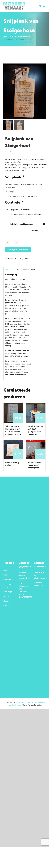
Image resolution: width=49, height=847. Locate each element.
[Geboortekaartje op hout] (13, 441)
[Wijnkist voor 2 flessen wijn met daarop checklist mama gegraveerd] (13, 404)
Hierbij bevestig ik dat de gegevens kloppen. (24, 214)
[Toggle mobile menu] (44, 6)
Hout (17, 258)
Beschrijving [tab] (9, 269)
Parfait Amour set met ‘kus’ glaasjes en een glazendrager (36, 430)
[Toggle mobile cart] (40, 6)
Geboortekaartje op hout (12, 464)
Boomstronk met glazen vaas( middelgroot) (35, 465)
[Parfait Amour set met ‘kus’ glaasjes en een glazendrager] (35, 404)
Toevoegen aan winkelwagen (18, 249)
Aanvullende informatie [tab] (26, 269)
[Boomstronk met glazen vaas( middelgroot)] (35, 441)
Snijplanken (24, 258)
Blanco (11, 191)
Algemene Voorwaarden (39, 584)
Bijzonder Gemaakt (24, 702)
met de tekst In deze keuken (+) (23, 196)
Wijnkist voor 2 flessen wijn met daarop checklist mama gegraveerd (13, 430)
